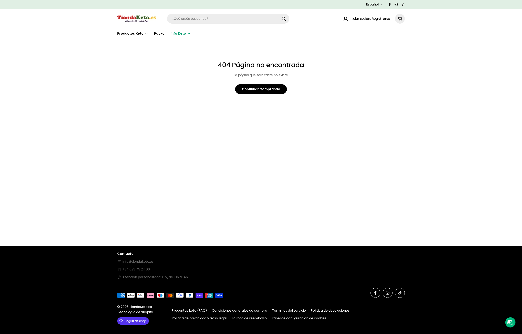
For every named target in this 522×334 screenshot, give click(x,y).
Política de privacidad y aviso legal (199, 318)
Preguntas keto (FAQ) (189, 310)
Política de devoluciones (330, 310)
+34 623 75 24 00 (136, 269)
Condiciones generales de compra (239, 310)
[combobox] (228, 19)
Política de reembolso (249, 318)
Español (372, 4)
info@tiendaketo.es (138, 261)
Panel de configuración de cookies (299, 318)
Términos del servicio (289, 310)
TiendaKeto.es (140, 306)
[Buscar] (283, 18)
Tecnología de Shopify (135, 312)
